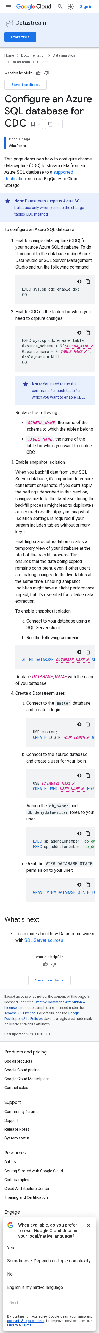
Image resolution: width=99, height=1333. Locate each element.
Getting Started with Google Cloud (33, 1171)
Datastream (30, 23)
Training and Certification (26, 1197)
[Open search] (60, 6)
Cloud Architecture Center (27, 1188)
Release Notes (16, 1129)
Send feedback (25, 84)
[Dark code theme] (79, 281)
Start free (20, 36)
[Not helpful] (46, 73)
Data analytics (64, 55)
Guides (42, 62)
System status (17, 1138)
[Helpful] (38, 73)
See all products (18, 1061)
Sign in (86, 6)
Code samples (16, 1180)
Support (11, 1120)
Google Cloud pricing (22, 1070)
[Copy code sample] (88, 281)
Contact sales (16, 1087)
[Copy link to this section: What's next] (44, 920)
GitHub (10, 1162)
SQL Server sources (43, 940)
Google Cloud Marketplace (27, 1079)
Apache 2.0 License (19, 1013)
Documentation (33, 55)
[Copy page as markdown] (50, 124)
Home (9, 55)
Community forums (21, 1111)
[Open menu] (8, 6)
